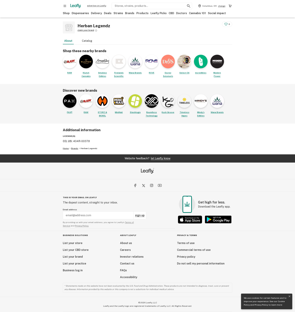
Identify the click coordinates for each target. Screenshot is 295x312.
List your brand (73, 256)
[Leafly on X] (143, 185)
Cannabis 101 (197, 13)
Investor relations (132, 256)
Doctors (181, 13)
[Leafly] (76, 6)
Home (66, 148)
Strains (118, 13)
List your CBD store (76, 250)
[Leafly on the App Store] (190, 220)
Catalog (87, 40)
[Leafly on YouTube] (160, 185)
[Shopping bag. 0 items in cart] (230, 6)
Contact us (127, 263)
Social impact (217, 13)
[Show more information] (96, 30)
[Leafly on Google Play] (218, 220)
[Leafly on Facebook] (135, 185)
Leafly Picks (159, 13)
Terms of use (186, 243)
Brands (129, 13)
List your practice (74, 263)
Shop (66, 13)
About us (126, 243)
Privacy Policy (261, 305)
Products (142, 13)
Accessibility (128, 277)
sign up (140, 215)
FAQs (123, 270)
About (68, 40)
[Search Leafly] (188, 6)
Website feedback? (147, 158)
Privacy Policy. (82, 226)
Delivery (96, 13)
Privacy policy (186, 256)
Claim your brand (86, 30)
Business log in (73, 270)
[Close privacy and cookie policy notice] (289, 296)
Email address (70, 209)
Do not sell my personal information (200, 263)
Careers (125, 250)
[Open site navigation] (65, 6)
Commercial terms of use (194, 250)
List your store (72, 243)
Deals (107, 13)
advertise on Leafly (96, 5)
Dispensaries (80, 13)
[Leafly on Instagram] (152, 185)
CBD (171, 13)
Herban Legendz (89, 148)
